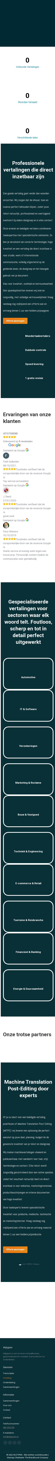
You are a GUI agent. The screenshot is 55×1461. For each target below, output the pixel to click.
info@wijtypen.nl (10, 1436)
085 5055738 (8, 1427)
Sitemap (10, 1457)
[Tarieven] (28, 669)
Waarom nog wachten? (27, 1311)
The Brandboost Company (36, 1457)
